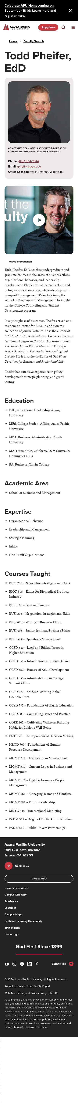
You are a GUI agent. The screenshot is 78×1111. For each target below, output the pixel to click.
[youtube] (7, 964)
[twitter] (37, 963)
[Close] (70, 11)
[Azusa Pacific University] (16, 27)
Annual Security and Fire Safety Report (27, 986)
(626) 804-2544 (28, 161)
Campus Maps (13, 914)
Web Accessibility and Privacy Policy (26, 993)
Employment (12, 928)
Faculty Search (33, 41)
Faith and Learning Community (23, 921)
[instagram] (14, 964)
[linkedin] (29, 964)
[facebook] (22, 964)
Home (13, 41)
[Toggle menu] (73, 27)
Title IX (54, 993)
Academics (11, 901)
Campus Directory (16, 895)
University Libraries (16, 888)
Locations (10, 908)
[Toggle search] (63, 27)
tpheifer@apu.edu (29, 166)
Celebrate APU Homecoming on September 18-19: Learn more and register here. (30, 10)
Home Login (12, 934)
